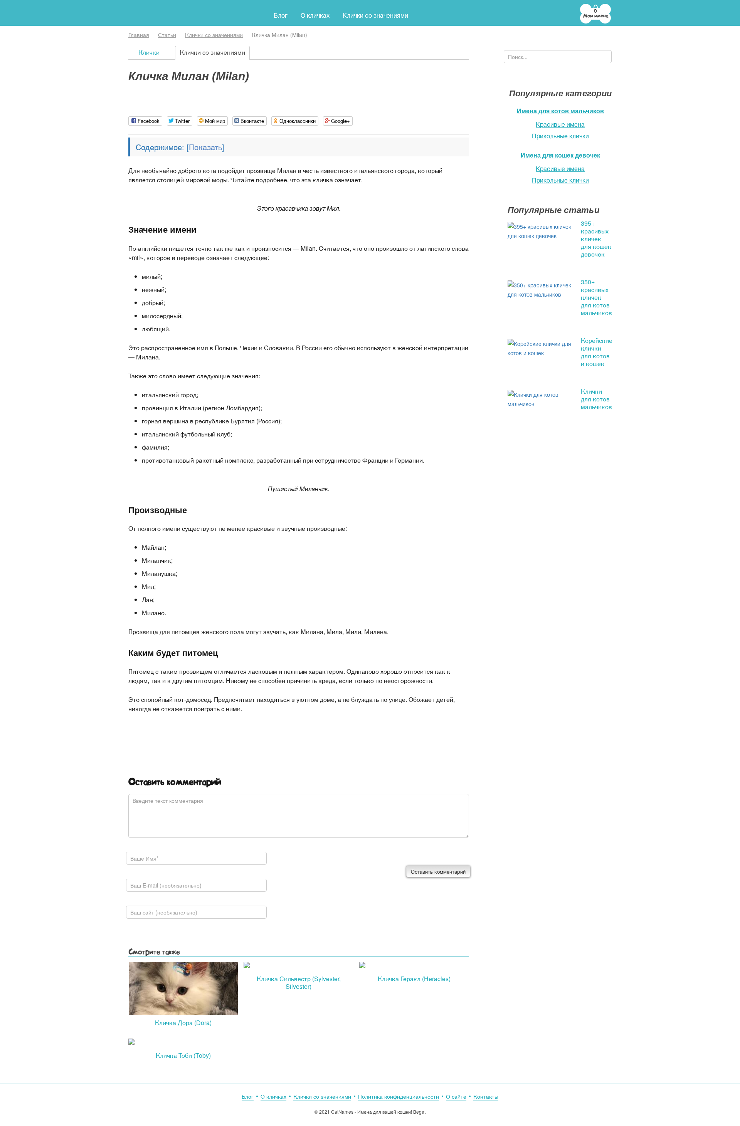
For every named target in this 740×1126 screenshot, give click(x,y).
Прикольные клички (560, 135)
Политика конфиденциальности (398, 1096)
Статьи (167, 35)
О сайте (456, 1096)
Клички (149, 52)
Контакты (485, 1096)
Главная (138, 35)
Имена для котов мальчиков (560, 110)
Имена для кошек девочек (560, 155)
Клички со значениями (214, 35)
